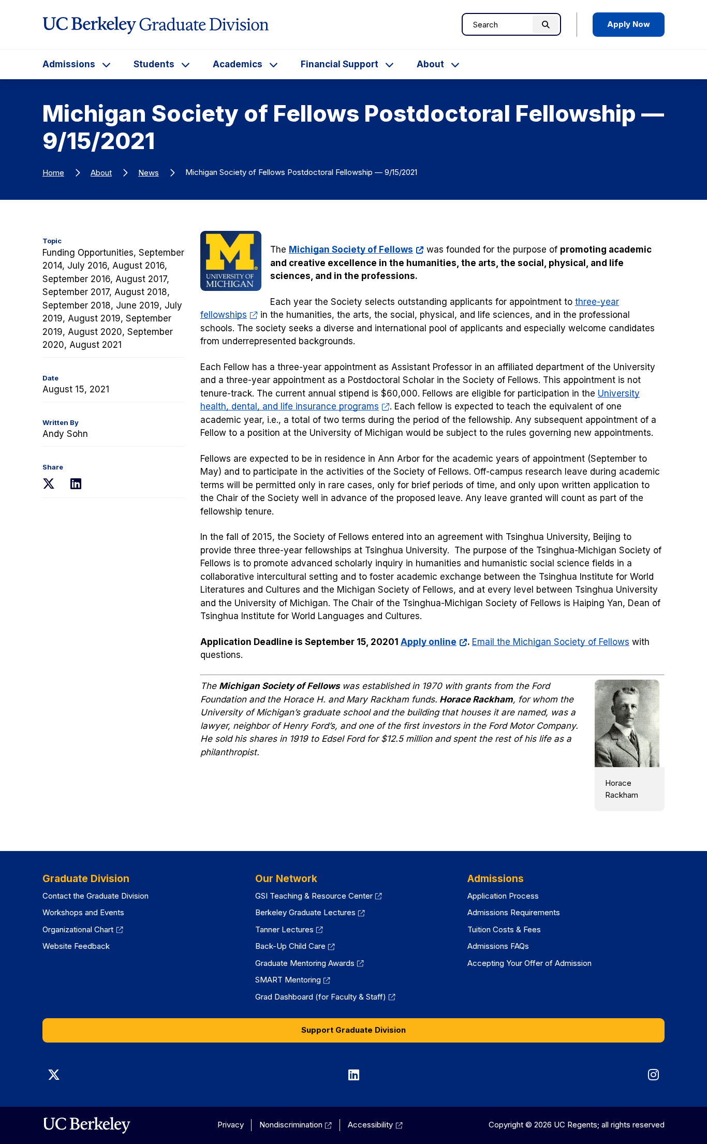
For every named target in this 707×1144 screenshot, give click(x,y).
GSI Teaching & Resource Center (318, 896)
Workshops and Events (83, 912)
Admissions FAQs (498, 946)
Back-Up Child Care (295, 946)
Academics (237, 64)
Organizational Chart (82, 929)
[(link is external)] (86, 1125)
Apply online (434, 642)
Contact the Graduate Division (95, 896)
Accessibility (375, 1125)
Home (53, 173)
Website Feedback (76, 946)
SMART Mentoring (293, 980)
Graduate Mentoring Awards (309, 963)
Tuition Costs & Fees (504, 929)
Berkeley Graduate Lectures (310, 912)
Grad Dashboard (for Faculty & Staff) (325, 997)
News (148, 173)
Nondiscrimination (295, 1125)
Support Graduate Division (353, 1030)
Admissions (68, 64)
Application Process (503, 896)
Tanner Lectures (289, 929)
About (430, 64)
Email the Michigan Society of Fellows (550, 642)
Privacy (230, 1125)
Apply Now (628, 24)
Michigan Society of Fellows (356, 249)
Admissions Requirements (513, 912)
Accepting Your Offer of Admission (529, 963)
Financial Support (339, 64)
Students (154, 64)
